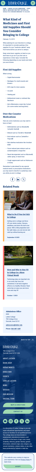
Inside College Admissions (16, 8)
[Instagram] (10, 421)
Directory (7, 372)
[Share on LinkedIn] (18, 179)
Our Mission (8, 394)
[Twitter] (22, 421)
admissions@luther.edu (14, 325)
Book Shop (7, 363)
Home (4, 8)
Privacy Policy (25, 460)
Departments (8, 367)
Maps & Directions (18, 405)
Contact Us (18, 411)
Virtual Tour (8, 399)
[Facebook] (16, 421)
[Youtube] (5, 421)
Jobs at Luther (9, 381)
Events (6, 376)
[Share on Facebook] (12, 179)
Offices (6, 390)
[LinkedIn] (27, 421)
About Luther (9, 358)
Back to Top (25, 340)
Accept (18, 466)
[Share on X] (23, 179)
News (5, 385)
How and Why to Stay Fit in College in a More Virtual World (17, 272)
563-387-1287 (16, 329)
